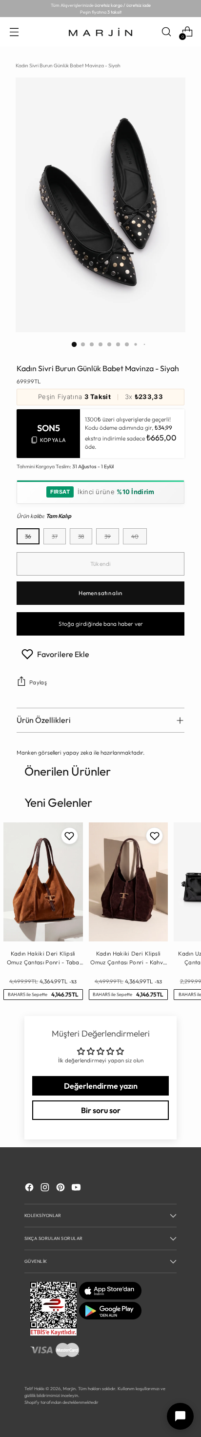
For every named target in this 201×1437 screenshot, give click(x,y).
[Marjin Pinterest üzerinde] (61, 1188)
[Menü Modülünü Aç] (14, 32)
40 (135, 536)
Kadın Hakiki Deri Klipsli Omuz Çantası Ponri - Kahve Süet (128, 958)
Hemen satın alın (100, 593)
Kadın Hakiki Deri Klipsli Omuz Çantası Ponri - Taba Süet (43, 958)
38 (81, 536)
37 (55, 536)
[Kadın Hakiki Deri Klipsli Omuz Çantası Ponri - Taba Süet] (43, 881)
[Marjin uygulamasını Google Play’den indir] (110, 1317)
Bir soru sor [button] (101, 1110)
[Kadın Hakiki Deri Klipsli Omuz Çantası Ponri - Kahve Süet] (128, 881)
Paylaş (38, 682)
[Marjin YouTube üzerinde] (77, 1188)
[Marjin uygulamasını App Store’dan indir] (110, 1297)
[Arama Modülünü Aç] (166, 32)
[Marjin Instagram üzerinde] (46, 1188)
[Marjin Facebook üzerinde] (30, 1188)
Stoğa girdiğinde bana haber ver (101, 623)
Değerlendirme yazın (101, 1086)
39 (107, 536)
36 (28, 536)
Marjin (69, 1388)
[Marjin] (100, 32)
